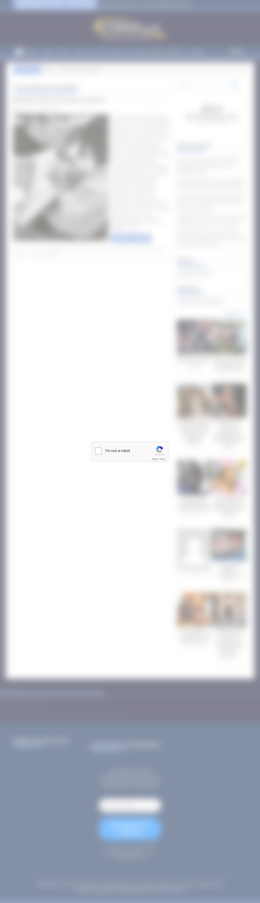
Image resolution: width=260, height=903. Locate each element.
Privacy (155, 459)
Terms (162, 459)
